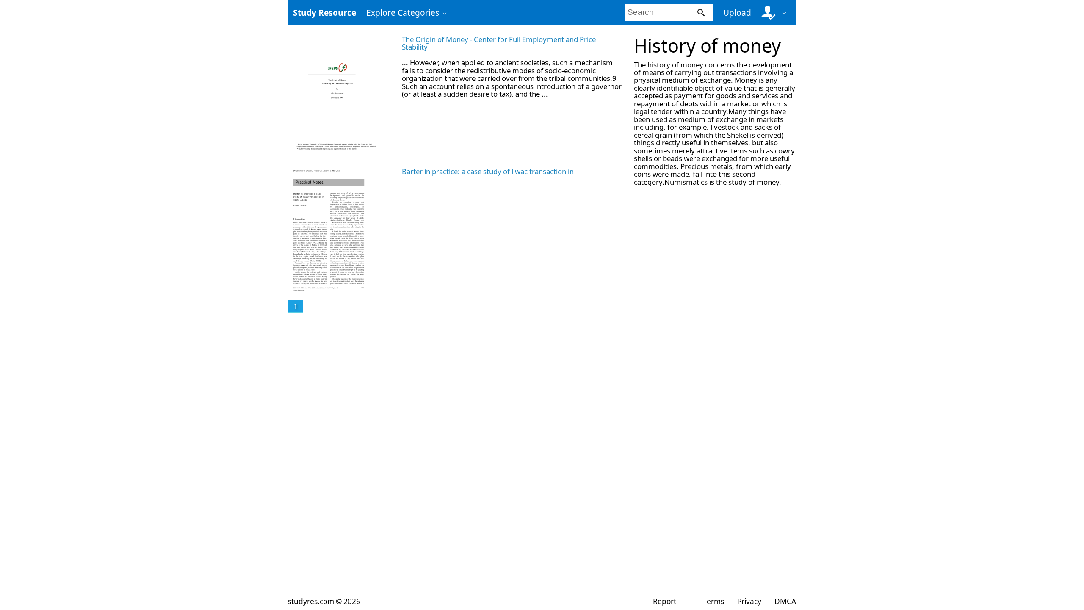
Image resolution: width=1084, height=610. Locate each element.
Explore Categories (402, 12)
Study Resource (324, 12)
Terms (713, 601)
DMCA (785, 601)
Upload (737, 12)
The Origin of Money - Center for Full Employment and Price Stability (499, 43)
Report (664, 601)
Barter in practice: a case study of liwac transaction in (488, 171)
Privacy (749, 601)
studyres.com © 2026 (324, 601)
